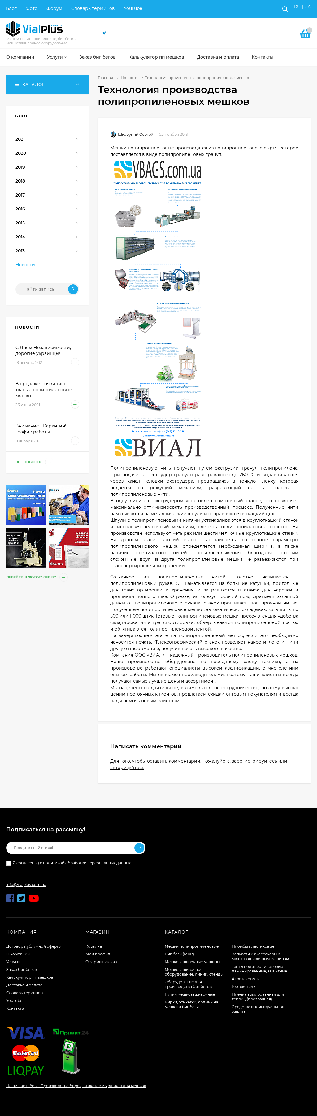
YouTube (133, 8)
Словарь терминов (93, 8)
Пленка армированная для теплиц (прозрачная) (258, 996)
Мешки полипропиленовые (192, 946)
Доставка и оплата (24, 985)
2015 (20, 223)
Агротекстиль (245, 978)
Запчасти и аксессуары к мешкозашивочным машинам (260, 956)
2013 (20, 251)
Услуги (13, 961)
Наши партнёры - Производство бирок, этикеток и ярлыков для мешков (76, 1085)
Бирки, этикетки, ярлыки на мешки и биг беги (191, 1004)
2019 (20, 167)
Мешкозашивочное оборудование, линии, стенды (194, 971)
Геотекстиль (243, 986)
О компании (18, 954)
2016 (20, 209)
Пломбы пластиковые (253, 946)
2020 (20, 153)
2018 (20, 181)
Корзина (93, 946)
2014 (20, 237)
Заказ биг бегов (21, 969)
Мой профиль (98, 954)
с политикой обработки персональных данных (85, 863)
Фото (31, 8)
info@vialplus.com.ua (26, 884)
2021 (20, 139)
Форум (54, 8)
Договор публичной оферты (33, 946)
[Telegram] (104, 33)
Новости (129, 77)
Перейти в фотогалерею (31, 577)
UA (307, 7)
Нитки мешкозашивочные (190, 994)
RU (297, 7)
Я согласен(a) (72, 863)
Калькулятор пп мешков (29, 977)
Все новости (29, 462)
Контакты (15, 1008)
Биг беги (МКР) (179, 954)
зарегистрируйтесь (254, 761)
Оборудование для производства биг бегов (188, 984)
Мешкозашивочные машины (192, 961)
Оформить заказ (101, 961)
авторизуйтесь (127, 767)
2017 (20, 195)
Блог (11, 8)
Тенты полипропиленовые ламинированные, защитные (259, 968)
